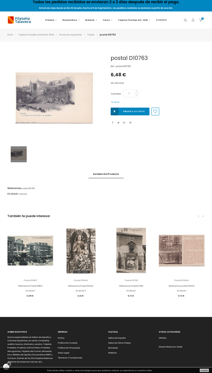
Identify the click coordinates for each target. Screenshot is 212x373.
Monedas (113, 347)
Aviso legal (63, 352)
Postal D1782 (131, 280)
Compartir (113, 123)
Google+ (124, 123)
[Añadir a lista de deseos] (155, 111)
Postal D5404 (81, 280)
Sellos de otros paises (119, 342)
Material (112, 352)
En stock (12, 194)
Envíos (61, 337)
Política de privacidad (69, 347)
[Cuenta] (193, 20)
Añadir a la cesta (129, 111)
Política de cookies (67, 342)
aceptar (204, 370)
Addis (179, 346)
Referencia (14, 188)
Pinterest (130, 123)
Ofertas (162, 337)
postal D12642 (181, 280)
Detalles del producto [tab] (106, 174)
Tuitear (118, 123)
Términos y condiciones (70, 357)
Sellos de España (117, 337)
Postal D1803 (30, 280)
